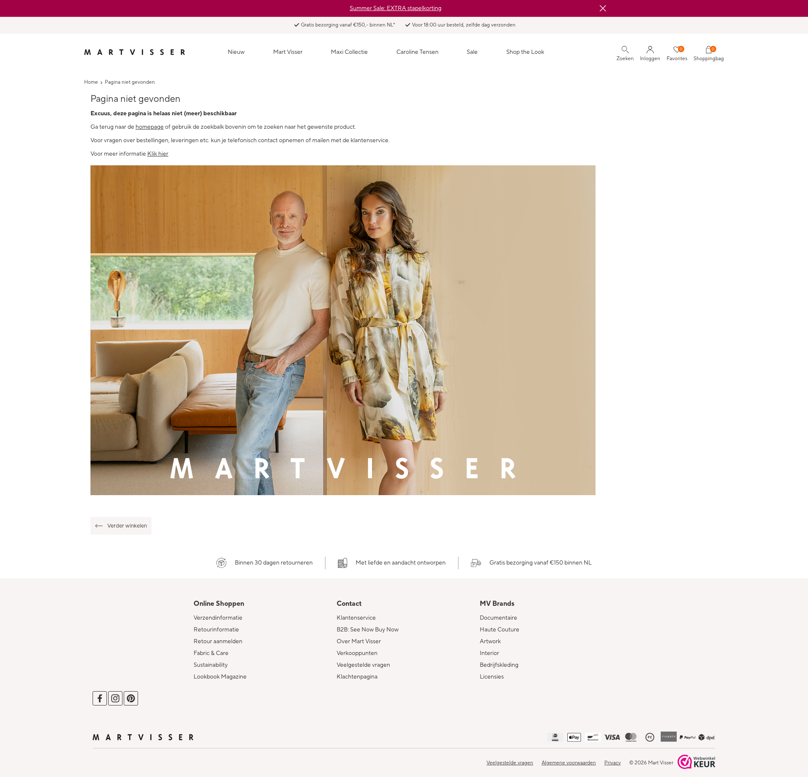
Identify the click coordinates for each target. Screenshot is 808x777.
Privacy (612, 763)
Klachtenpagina (357, 677)
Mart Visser (288, 52)
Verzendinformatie (218, 618)
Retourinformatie (216, 630)
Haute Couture (499, 630)
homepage (150, 127)
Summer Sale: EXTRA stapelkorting (395, 8)
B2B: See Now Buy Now (368, 630)
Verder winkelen (127, 525)
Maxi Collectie (349, 52)
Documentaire (498, 618)
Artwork (490, 641)
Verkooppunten (357, 653)
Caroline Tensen (417, 52)
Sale (472, 52)
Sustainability (211, 665)
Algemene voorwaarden (569, 763)
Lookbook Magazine (220, 677)
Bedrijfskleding (499, 665)
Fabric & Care (211, 653)
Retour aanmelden (218, 641)
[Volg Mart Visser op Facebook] (100, 698)
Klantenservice (356, 618)
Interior (489, 653)
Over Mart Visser (359, 641)
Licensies (492, 677)
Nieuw (236, 52)
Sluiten (602, 8)
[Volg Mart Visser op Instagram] (115, 698)
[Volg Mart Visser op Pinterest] (131, 698)
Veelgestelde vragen (363, 665)
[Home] (134, 52)
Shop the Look (525, 52)
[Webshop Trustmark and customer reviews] (696, 763)
